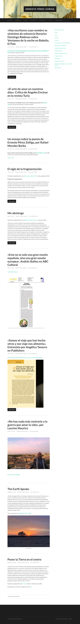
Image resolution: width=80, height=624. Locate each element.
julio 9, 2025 (11, 98)
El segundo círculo (58, 56)
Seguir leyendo (12, 77)
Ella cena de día (58, 67)
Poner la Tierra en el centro (24, 559)
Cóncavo (56, 37)
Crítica (50, 20)
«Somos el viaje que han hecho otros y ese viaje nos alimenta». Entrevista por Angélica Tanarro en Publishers (27, 345)
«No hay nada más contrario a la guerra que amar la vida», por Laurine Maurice (27, 425)
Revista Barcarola (40, 153)
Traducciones (58, 20)
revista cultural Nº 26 (30, 176)
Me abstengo (16, 213)
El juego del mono (58, 50)
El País (24, 583)
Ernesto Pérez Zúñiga (40, 9)
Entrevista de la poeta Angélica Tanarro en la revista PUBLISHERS (25, 357)
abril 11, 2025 (11, 216)
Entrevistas (42, 20)
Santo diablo (57, 58)
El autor (10, 20)
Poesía (25, 20)
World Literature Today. (25, 513)
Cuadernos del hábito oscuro (61, 53)
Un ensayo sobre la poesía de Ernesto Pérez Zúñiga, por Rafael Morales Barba (28, 142)
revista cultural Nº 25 (31, 220)
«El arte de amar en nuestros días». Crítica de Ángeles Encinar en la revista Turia (28, 92)
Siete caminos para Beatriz (60, 45)
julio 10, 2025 (11, 46)
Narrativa (17, 20)
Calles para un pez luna (59, 61)
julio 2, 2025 (11, 172)
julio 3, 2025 (11, 148)
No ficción (33, 20)
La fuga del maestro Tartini (60, 48)
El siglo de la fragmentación (25, 169)
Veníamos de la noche (59, 30)
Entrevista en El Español (14, 474)
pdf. (30, 587)
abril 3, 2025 (11, 267)
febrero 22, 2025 (12, 492)
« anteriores (14, 596)
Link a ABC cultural (13, 272)
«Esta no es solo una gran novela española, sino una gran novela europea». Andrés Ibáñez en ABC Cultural (28, 259)
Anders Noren (63, 618)
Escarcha (56, 40)
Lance (56, 35)
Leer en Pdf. (11, 157)
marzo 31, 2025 (11, 431)
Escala (56, 32)
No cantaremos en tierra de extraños (62, 42)
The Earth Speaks (18, 489)
